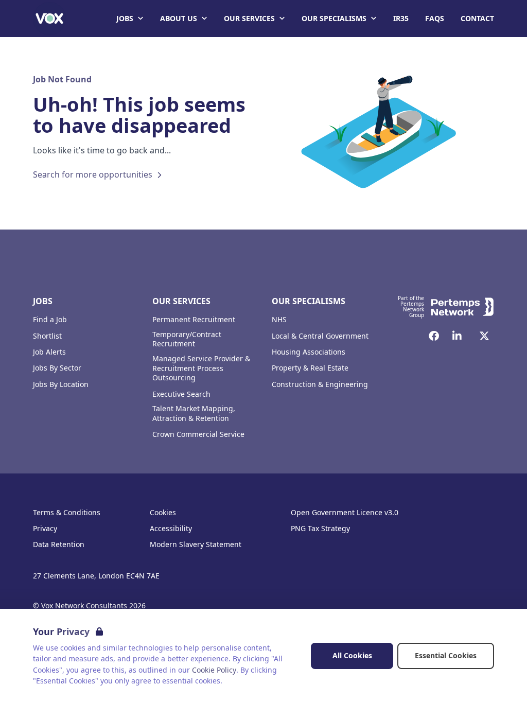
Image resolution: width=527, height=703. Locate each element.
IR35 (401, 18)
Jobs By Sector (57, 368)
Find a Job (50, 319)
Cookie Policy (214, 670)
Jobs (124, 18)
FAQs (434, 18)
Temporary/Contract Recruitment (186, 339)
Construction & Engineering (320, 384)
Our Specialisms (334, 18)
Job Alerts (49, 352)
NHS (279, 319)
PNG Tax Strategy (320, 528)
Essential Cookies (446, 655)
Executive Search (181, 394)
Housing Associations (308, 352)
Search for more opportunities (92, 174)
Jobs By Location (61, 384)
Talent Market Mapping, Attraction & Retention (193, 413)
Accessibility (171, 528)
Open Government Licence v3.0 (344, 512)
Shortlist (47, 336)
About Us (178, 18)
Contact (477, 18)
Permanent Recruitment (193, 319)
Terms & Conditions (66, 512)
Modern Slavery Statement (195, 544)
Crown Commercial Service (198, 434)
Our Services (249, 18)
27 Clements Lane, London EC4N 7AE (96, 576)
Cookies (163, 512)
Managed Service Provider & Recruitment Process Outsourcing (201, 368)
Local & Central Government (320, 336)
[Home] (49, 18)
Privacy (45, 528)
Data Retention (58, 544)
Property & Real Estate (310, 368)
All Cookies (352, 655)
